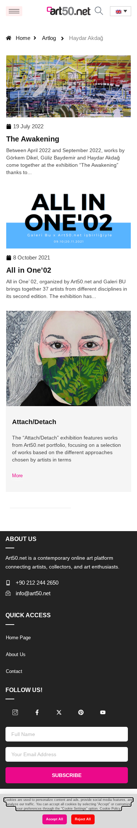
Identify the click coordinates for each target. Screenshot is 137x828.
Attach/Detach (34, 422)
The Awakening (32, 139)
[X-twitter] (59, 712)
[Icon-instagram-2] (15, 712)
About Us (16, 654)
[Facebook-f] (37, 712)
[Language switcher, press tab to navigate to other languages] (120, 11)
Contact (14, 671)
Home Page (18, 637)
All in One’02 (28, 270)
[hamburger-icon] (14, 11)
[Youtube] (102, 712)
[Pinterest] (81, 712)
